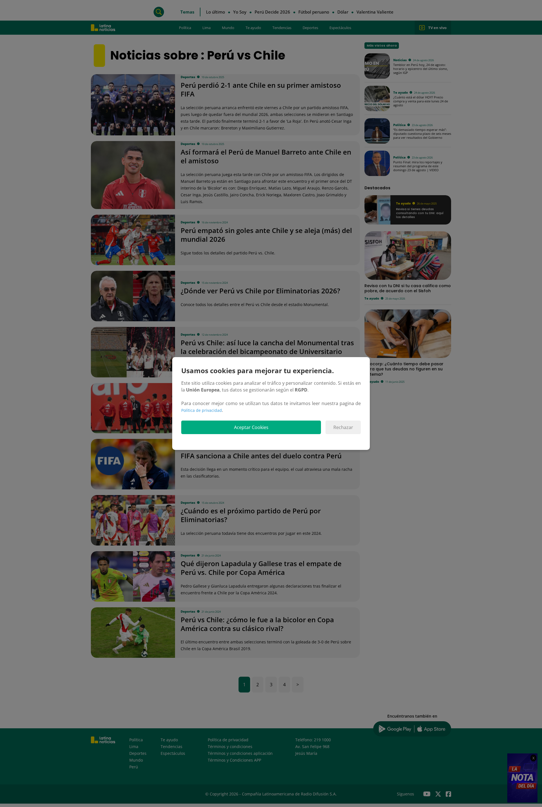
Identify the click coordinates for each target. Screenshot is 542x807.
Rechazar (343, 427)
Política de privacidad (201, 410)
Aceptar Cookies (251, 427)
